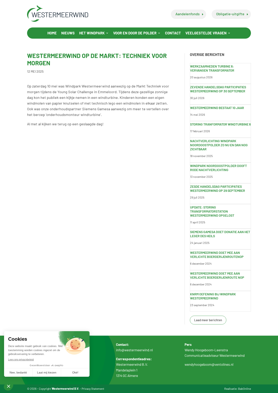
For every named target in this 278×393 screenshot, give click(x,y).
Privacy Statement (93, 388)
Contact (173, 33)
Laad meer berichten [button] (208, 320)
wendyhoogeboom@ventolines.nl (209, 364)
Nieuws (68, 33)
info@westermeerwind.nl (134, 350)
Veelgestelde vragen (206, 33)
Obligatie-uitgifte (230, 14)
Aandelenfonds (187, 14)
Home (52, 33)
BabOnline (244, 388)
